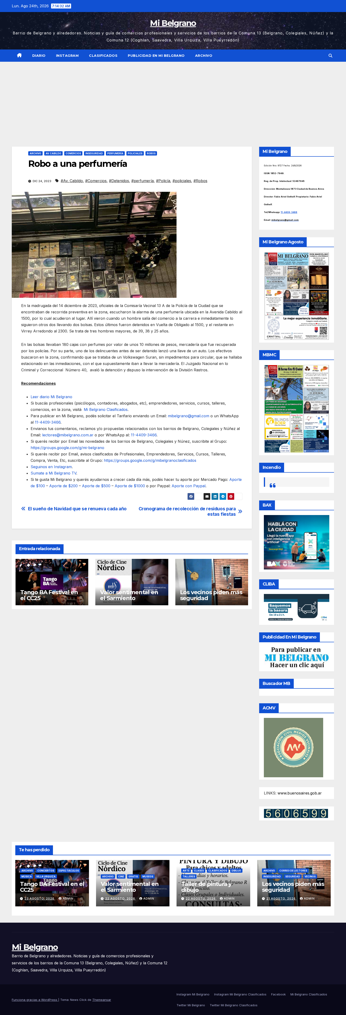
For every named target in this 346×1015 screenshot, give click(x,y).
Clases (199, 870)
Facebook (278, 994)
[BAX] (296, 542)
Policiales (135, 153)
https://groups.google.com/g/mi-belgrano (67, 447)
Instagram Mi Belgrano (193, 994)
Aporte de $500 (96, 485)
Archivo (204, 55)
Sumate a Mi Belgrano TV (53, 473)
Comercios (73, 153)
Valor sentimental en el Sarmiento (129, 595)
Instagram (67, 55)
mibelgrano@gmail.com (188, 415)
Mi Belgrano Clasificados (106, 409)
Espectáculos (69, 870)
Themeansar (101, 1000)
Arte (186, 870)
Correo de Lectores (293, 870)
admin (68, 898)
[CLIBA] (296, 608)
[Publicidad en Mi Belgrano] (296, 657)
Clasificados (103, 55)
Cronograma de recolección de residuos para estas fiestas (187, 511)
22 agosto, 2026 (120, 898)
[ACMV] (293, 747)
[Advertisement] (173, 97)
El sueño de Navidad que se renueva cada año (77, 509)
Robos (151, 153)
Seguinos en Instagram (51, 466)
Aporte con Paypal (188, 485)
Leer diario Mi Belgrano (51, 396)
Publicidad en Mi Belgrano (156, 55)
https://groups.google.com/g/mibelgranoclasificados (150, 460)
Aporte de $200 (63, 485)
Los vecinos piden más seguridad (211, 595)
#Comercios (96, 180)
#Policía (163, 180)
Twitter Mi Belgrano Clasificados (233, 1005)
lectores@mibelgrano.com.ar (67, 435)
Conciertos (45, 870)
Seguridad (292, 876)
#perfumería (142, 180)
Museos (147, 876)
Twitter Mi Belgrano (191, 1005)
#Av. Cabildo (72, 180)
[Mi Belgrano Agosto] (296, 295)
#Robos (200, 180)
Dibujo (236, 870)
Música (26, 876)
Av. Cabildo (53, 153)
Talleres (189, 876)
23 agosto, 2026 (39, 898)
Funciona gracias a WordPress (35, 1000)
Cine (121, 876)
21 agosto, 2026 (281, 898)
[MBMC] (296, 408)
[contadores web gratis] (296, 813)
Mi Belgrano (173, 23)
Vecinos (310, 876)
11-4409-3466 (47, 422)
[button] (330, 55)
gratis (133, 876)
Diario (39, 55)
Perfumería (115, 153)
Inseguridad (94, 153)
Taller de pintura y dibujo (206, 886)
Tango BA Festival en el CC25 (49, 595)
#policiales (182, 180)
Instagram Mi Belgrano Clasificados (240, 994)
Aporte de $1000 (130, 485)
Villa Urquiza (46, 876)
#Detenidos (119, 180)
